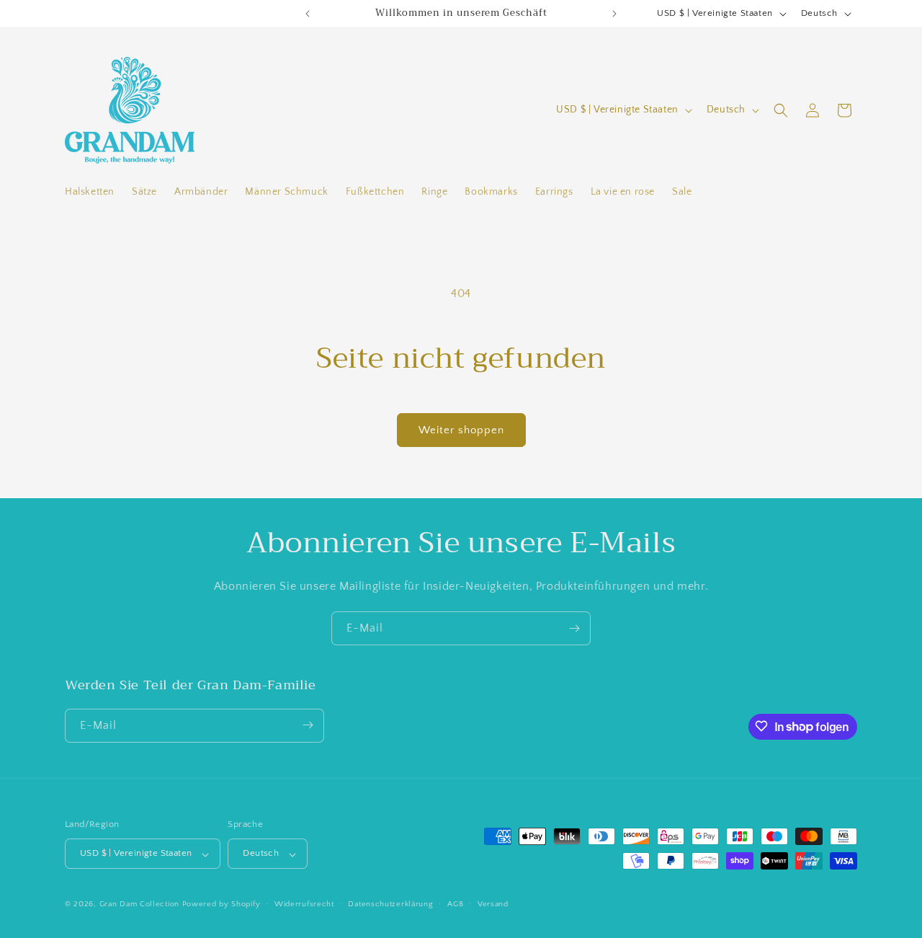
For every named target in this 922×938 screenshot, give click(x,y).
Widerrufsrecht (304, 904)
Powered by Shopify (221, 905)
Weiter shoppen (461, 430)
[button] (781, 110)
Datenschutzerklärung (390, 904)
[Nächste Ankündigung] (614, 13)
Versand (493, 904)
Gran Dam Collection (140, 905)
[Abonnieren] (574, 628)
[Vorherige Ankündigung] (307, 13)
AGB (455, 904)
